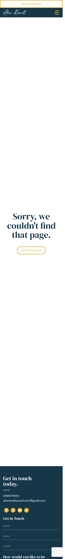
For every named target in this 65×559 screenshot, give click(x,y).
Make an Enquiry (31, 3)
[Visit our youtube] (20, 510)
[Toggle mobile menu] (56, 12)
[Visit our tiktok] (26, 510)
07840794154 (11, 496)
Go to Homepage (31, 250)
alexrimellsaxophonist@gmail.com (24, 500)
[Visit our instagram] (13, 510)
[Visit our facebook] (6, 510)
